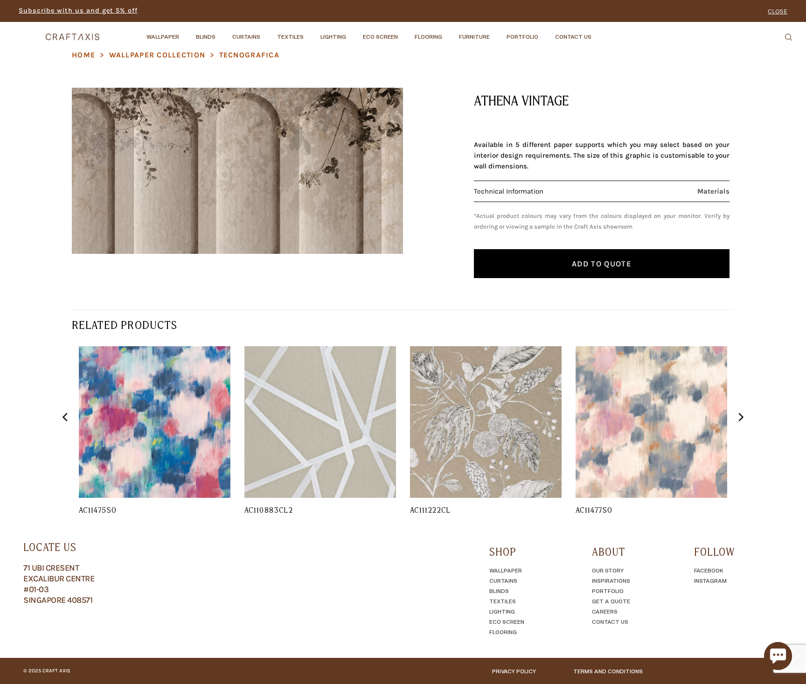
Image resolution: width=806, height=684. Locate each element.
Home (83, 54)
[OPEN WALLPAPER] (187, 32)
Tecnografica (249, 54)
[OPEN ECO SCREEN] (405, 32)
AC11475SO (98, 510)
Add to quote (602, 263)
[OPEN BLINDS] (223, 32)
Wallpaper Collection (157, 54)
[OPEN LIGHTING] (354, 32)
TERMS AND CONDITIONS (608, 671)
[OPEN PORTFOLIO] (546, 32)
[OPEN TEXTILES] (311, 32)
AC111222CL (430, 510)
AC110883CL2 (268, 510)
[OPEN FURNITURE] (497, 32)
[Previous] (66, 435)
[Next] (740, 435)
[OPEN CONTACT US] (599, 32)
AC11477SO (594, 510)
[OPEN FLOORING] (450, 32)
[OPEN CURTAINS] (268, 32)
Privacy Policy (514, 671)
